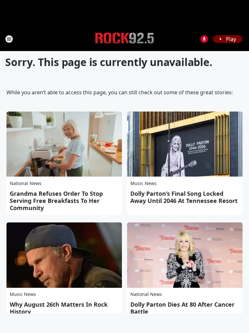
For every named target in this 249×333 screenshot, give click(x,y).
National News (26, 183)
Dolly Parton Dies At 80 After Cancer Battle (182, 308)
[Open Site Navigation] (9, 39)
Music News (143, 183)
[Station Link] (124, 39)
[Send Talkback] (204, 39)
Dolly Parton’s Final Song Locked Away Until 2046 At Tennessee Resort (184, 197)
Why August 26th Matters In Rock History (59, 308)
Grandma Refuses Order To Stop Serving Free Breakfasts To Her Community (56, 200)
